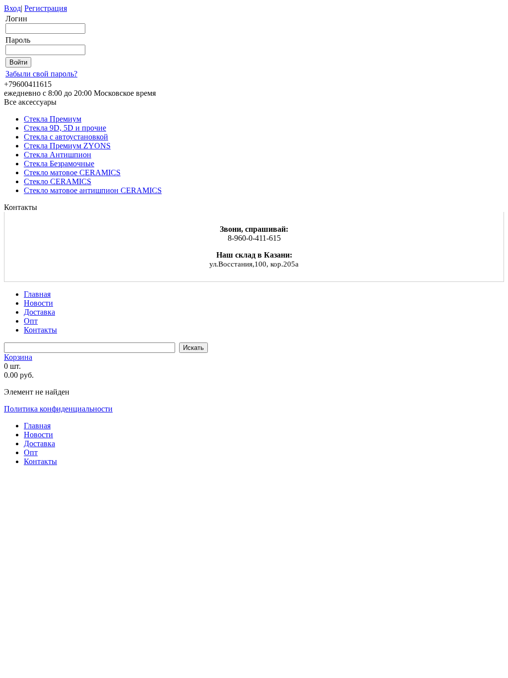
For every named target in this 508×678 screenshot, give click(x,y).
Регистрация (45, 8)
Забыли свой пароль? (41, 73)
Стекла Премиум (52, 119)
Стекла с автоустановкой (66, 137)
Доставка (39, 312)
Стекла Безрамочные (59, 163)
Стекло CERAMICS (57, 181)
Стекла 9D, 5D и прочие (65, 128)
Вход (12, 8)
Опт (31, 321)
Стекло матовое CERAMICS (72, 172)
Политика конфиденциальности (58, 409)
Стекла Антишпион (57, 154)
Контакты (40, 330)
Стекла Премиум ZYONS (67, 145)
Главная (37, 294)
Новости (38, 303)
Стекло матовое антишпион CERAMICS (93, 190)
